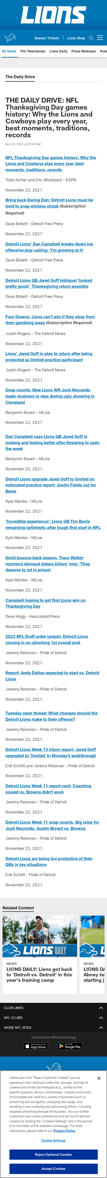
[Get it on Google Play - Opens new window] (70, 1048)
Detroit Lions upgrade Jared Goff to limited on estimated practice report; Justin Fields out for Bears (50, 485)
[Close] (99, 1078)
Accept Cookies (54, 1169)
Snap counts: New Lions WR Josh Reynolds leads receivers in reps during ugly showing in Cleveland (50, 395)
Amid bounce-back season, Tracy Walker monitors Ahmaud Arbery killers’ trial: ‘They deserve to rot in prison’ (47, 563)
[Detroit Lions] (53, 1069)
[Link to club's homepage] (10, 36)
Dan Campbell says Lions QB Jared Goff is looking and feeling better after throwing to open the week (52, 442)
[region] (53, 1124)
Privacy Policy (64, 1131)
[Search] (91, 37)
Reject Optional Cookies (53, 1154)
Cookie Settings (53, 1140)
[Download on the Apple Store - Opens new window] (35, 1046)
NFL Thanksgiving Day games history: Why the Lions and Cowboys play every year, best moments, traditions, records (50, 163)
